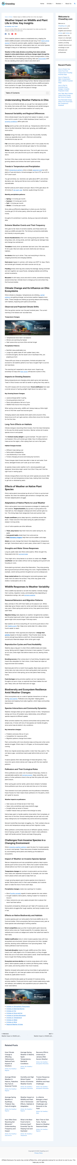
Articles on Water (11, 1020)
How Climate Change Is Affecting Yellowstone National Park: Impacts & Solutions (10, 1059)
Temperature (24, 1135)
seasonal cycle (37, 170)
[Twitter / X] (9, 34)
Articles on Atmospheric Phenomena (18, 1006)
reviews (67, 33)
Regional (7, 1070)
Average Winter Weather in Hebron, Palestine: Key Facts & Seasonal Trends (11, 1081)
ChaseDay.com (62, 26)
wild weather (13, 699)
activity (7, 635)
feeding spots (12, 626)
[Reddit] (15, 34)
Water (37, 1113)
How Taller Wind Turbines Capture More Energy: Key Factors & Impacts (65, 95)
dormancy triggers (16, 537)
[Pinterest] (12, 34)
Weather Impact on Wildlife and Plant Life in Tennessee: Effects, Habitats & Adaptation (27, 1101)
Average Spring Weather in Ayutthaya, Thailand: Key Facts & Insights (10, 1101)
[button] (52, 4)
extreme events (27, 775)
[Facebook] (5, 34)
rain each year (17, 190)
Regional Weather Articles (14, 1024)
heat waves (24, 371)
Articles (6, 1068)
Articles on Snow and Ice (14, 1013)
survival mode (23, 554)
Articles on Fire (11, 1011)
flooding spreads (15, 893)
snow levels (42, 58)
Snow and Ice (8, 1135)
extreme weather (29, 595)
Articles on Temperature (14, 1017)
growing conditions (11, 121)
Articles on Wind (11, 1022)
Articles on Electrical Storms (15, 1009)
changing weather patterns (17, 847)
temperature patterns (16, 170)
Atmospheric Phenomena (42, 1063)
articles (60, 33)
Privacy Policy (39, 1153)
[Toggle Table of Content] (46, 93)
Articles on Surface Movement (16, 1015)
